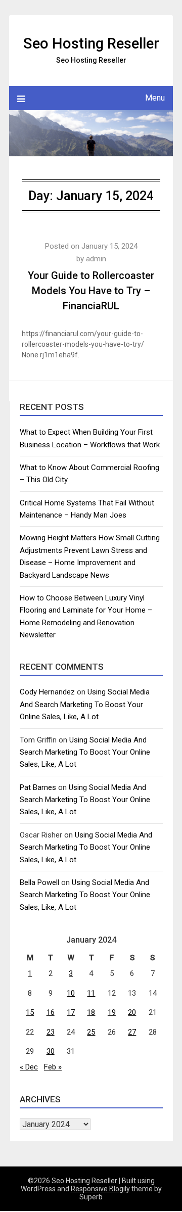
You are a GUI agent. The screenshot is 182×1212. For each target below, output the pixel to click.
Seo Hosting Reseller (91, 43)
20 (132, 1012)
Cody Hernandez (47, 691)
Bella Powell (39, 882)
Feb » (53, 1066)
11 (91, 993)
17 (71, 1012)
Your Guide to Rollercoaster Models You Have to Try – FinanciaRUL (91, 290)
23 (51, 1032)
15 (30, 1012)
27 (132, 1032)
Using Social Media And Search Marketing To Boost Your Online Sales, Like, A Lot (85, 704)
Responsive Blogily (100, 1189)
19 (112, 1012)
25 (91, 1032)
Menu (155, 98)
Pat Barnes (38, 787)
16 (51, 1012)
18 (91, 1012)
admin (96, 258)
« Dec (29, 1066)
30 (51, 1051)
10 (71, 993)
